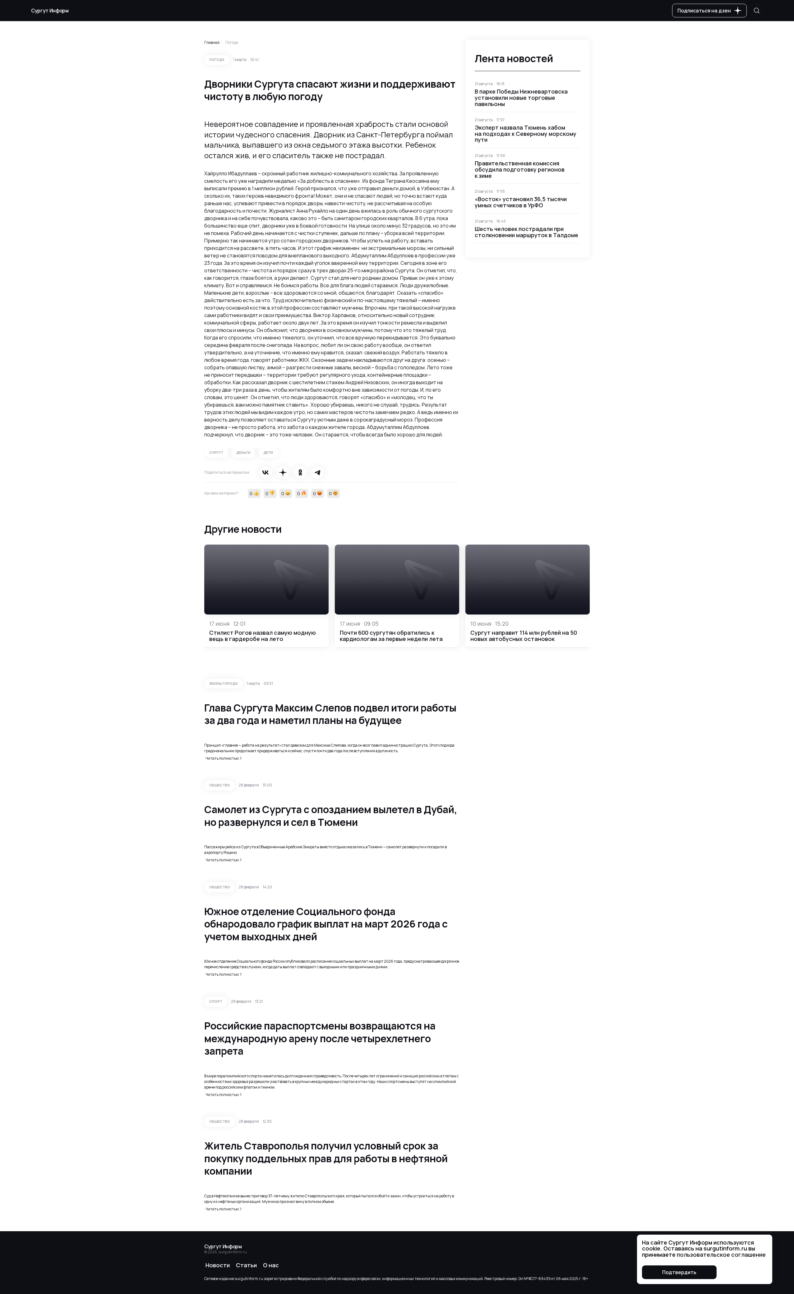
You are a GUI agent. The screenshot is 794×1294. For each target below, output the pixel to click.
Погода (231, 42)
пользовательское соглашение (721, 1254)
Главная (211, 42)
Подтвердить (679, 1272)
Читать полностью (222, 758)
